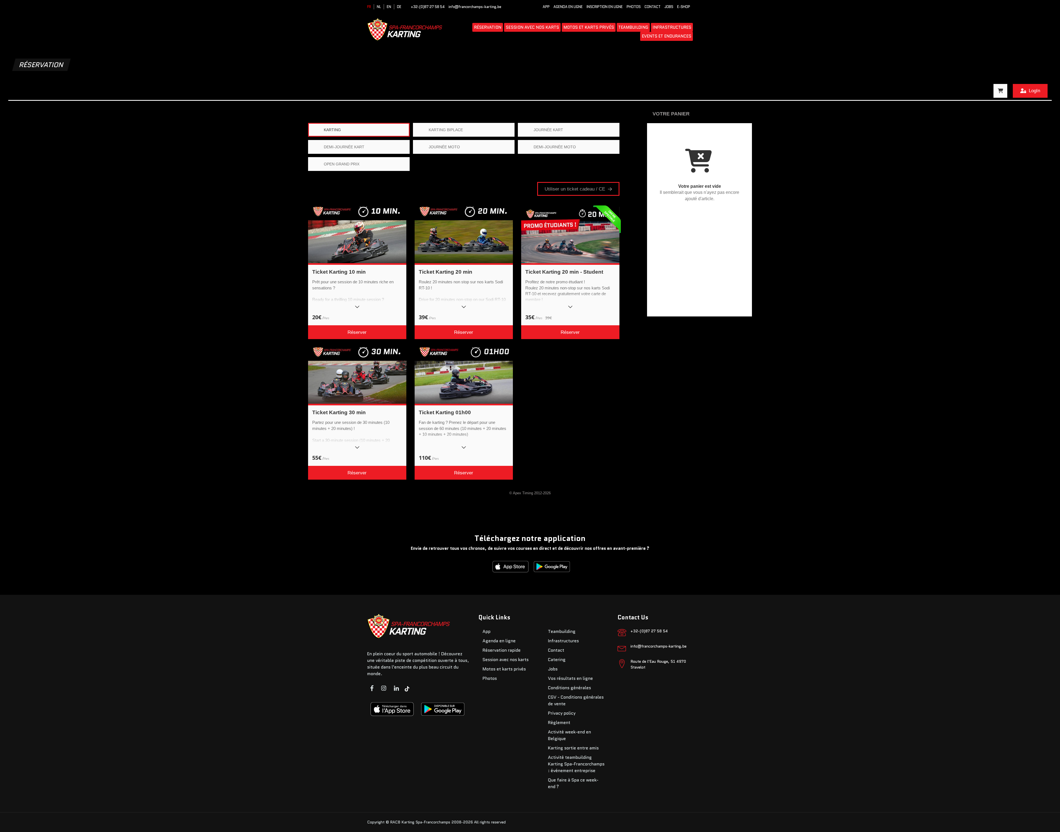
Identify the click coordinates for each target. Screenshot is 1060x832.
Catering (557, 659)
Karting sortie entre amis (573, 748)
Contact (653, 6)
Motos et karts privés (588, 27)
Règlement (559, 722)
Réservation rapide (502, 650)
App (546, 6)
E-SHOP (683, 6)
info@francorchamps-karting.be (475, 6)
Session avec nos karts (532, 27)
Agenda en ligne (568, 6)
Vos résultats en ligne (570, 678)
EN (389, 6)
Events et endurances (666, 36)
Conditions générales (569, 688)
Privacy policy (562, 713)
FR (369, 6)
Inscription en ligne (605, 6)
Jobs (668, 6)
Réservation (487, 27)
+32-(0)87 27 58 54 (428, 6)
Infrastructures (672, 27)
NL (379, 6)
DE (399, 6)
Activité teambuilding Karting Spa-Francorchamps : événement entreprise (576, 764)
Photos (634, 6)
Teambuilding (633, 27)
